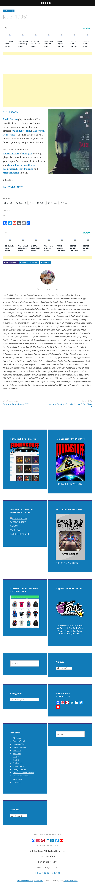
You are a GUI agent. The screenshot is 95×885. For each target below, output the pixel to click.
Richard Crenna (24, 168)
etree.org (17, 753)
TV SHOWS (15, 530)
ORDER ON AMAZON (67, 563)
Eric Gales (17, 750)
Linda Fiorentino (17, 165)
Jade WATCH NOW (13, 187)
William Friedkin (21, 130)
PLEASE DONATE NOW (70, 484)
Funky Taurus (18, 766)
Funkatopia (17, 763)
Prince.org (17, 779)
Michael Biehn (11, 172)
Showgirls (27, 153)
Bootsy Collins (19, 744)
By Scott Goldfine (11, 112)
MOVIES (14, 526)
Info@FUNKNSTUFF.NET (47, 873)
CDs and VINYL (19, 518)
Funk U (16, 760)
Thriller (46, 262)
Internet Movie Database (23, 772)
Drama (25, 262)
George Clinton (19, 769)
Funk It (16, 757)
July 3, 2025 (8, 11)
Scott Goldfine (47, 289)
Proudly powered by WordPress (30, 880)
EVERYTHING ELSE (19, 533)
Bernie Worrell (19, 741)
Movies (35, 262)
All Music (17, 738)
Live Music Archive (20, 775)
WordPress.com (71, 880)
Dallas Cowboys (19, 747)
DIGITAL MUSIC (18, 522)
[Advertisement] (47, 93)
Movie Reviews (11, 262)
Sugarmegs (17, 782)
